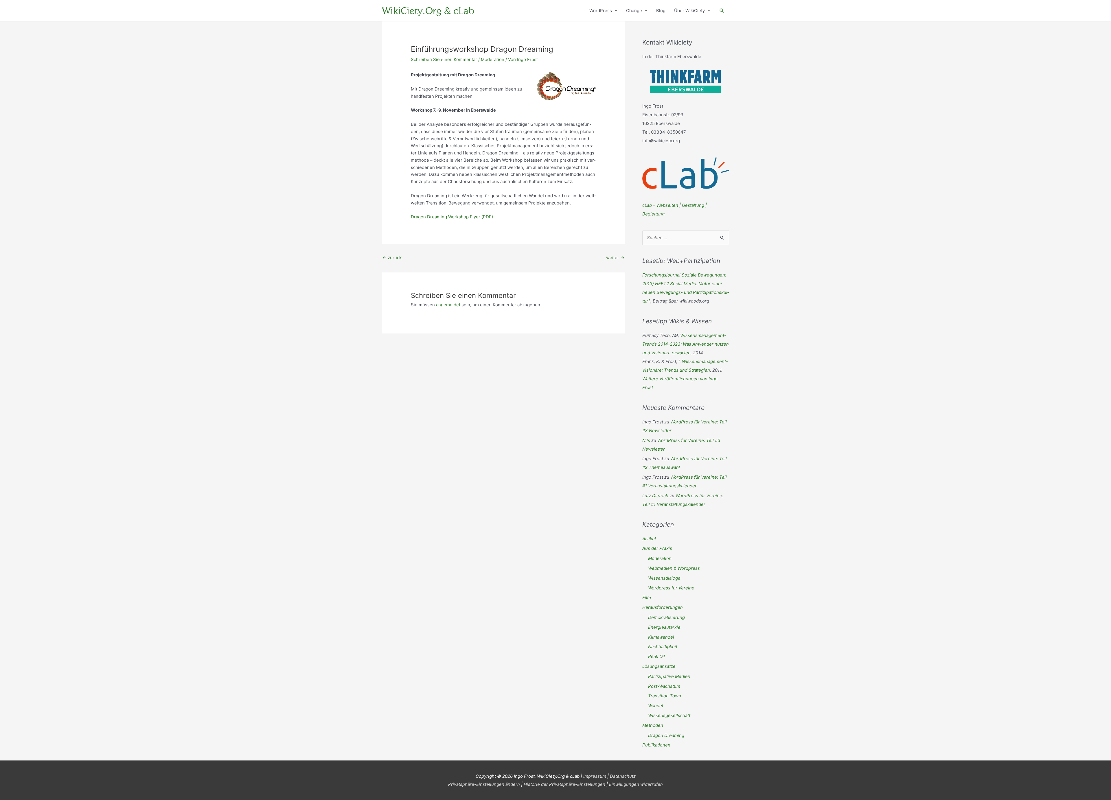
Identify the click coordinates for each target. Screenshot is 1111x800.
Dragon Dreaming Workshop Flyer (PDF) (452, 217)
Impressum (594, 776)
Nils (646, 440)
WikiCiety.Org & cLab (428, 10)
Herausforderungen (662, 607)
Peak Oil (656, 656)
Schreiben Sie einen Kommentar (444, 59)
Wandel (655, 705)
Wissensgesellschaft (669, 715)
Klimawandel (661, 637)
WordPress (600, 10)
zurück (392, 257)
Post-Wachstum (664, 686)
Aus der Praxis (657, 548)
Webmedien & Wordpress (674, 568)
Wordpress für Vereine (671, 588)
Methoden (652, 725)
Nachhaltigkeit (662, 646)
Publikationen (656, 745)
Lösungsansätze (659, 666)
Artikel (649, 538)
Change (634, 10)
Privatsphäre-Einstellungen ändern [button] (484, 784)
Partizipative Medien (669, 676)
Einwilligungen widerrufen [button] (636, 784)
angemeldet (448, 304)
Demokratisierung (666, 617)
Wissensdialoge (664, 578)
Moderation (492, 59)
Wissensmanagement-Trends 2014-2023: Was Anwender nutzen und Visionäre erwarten (685, 344)
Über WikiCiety (689, 10)
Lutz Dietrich (655, 495)
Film (646, 597)
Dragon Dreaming (666, 735)
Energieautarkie (664, 627)
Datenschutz (623, 776)
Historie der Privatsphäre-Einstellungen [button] (564, 784)
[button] (722, 11)
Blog (660, 10)
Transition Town (664, 695)
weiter (615, 257)
